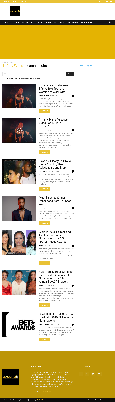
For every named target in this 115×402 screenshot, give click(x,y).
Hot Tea (15, 22)
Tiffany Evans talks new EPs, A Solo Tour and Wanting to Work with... (53, 89)
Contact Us (86, 22)
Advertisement (73, 400)
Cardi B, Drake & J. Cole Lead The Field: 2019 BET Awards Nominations (56, 317)
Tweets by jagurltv (85, 66)
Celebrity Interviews (31, 22)
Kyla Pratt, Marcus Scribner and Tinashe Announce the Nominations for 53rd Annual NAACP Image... (56, 276)
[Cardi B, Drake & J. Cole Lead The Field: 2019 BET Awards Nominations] (19, 324)
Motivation (73, 22)
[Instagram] (103, 1)
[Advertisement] (57, 42)
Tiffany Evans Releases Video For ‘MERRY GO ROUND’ (53, 123)
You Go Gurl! (50, 22)
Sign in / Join (24, 1)
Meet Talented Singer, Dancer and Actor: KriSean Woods (55, 201)
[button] (110, 22)
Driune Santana (44, 324)
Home (6, 22)
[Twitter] (107, 1)
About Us (83, 400)
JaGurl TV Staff (44, 95)
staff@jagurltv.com (46, 391)
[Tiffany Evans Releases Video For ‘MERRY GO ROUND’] (19, 130)
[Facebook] (99, 1)
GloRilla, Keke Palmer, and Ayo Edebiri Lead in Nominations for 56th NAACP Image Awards (55, 236)
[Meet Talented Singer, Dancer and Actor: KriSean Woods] (19, 208)
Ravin (41, 130)
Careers (90, 400)
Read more (44, 111)
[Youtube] (111, 1)
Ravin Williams (41, 400)
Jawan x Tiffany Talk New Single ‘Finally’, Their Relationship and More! (55, 164)
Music (62, 22)
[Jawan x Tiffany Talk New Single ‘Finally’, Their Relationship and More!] (19, 171)
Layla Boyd (42, 171)
